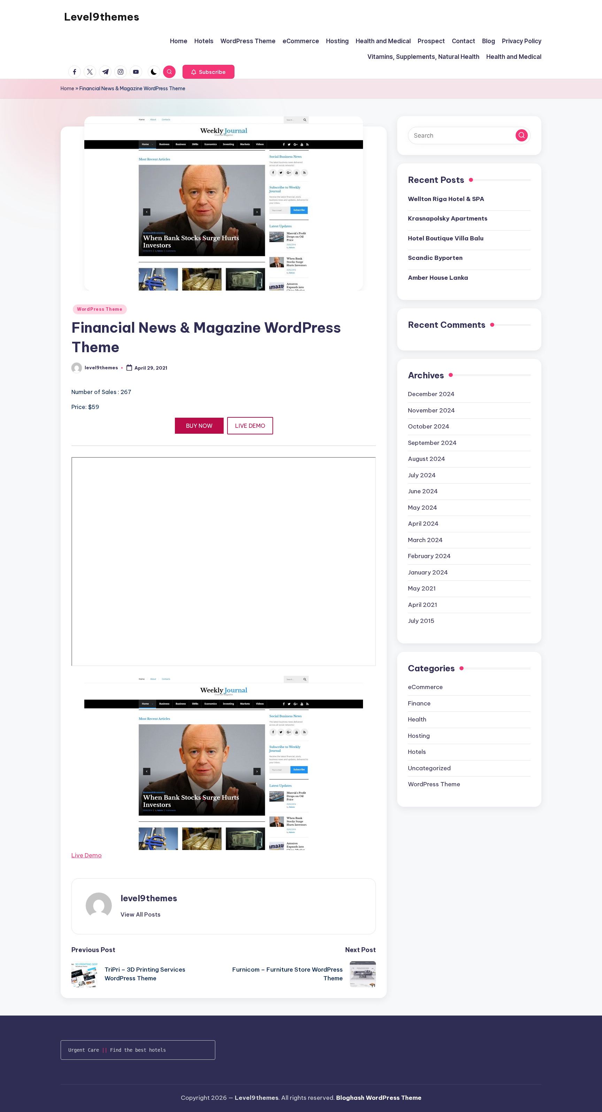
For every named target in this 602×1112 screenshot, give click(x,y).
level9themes (149, 898)
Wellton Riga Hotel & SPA (446, 198)
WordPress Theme (100, 309)
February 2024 (429, 556)
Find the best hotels (138, 1050)
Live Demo (86, 855)
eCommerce (425, 687)
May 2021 (422, 588)
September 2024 (432, 442)
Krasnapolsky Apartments (447, 218)
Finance (419, 703)
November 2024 (431, 410)
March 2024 (425, 539)
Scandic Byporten (435, 258)
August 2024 (426, 459)
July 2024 (422, 475)
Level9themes (101, 16)
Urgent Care (83, 1050)
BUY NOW (199, 425)
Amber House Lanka (438, 277)
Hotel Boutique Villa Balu (446, 238)
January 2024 (428, 572)
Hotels (417, 752)
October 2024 (428, 426)
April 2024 (423, 523)
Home (67, 88)
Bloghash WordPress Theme (379, 1098)
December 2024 (431, 394)
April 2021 (422, 604)
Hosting (419, 735)
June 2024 (423, 491)
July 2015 (421, 621)
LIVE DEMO (250, 425)
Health (417, 719)
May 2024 (422, 507)
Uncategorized (429, 768)
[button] (208, 72)
